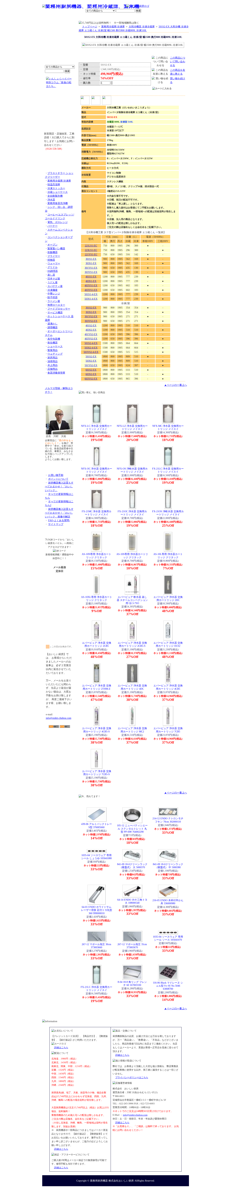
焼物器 (51, 259)
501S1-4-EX (90, 294)
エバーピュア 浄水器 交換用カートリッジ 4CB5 (168, 687)
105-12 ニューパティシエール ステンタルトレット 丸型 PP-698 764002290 (132, 828)
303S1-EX (91, 263)
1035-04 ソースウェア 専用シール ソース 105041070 (168, 938)
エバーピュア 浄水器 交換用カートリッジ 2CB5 (96, 644)
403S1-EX (91, 281)
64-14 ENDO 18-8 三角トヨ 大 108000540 (132, 901)
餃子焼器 (52, 297)
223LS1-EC (91, 250)
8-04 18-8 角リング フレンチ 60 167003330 (132, 983)
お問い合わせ (142, 17)
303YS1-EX (91, 272)
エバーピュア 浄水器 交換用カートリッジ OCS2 (168, 644)
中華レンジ (53, 293)
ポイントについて (97, 6)
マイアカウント (107, 17)
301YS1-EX (91, 267)
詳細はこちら (61, 1047)
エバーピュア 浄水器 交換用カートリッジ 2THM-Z (96, 687)
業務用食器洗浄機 (57, 203)
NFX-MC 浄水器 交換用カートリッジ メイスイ (168, 427)
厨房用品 (52, 357)
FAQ (156, 17)
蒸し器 (51, 274)
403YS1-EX (91, 285)
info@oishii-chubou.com (58, 718)
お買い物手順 (118, 6)
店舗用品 (52, 368)
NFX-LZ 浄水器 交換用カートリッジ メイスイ (132, 427)
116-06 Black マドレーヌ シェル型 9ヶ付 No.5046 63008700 (168, 985)
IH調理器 (52, 271)
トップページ (89, 26)
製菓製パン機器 (56, 248)
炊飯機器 (52, 252)
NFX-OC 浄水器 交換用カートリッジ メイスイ (96, 470)
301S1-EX (91, 258)
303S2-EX (91, 312)
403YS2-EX (91, 338)
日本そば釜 (53, 278)
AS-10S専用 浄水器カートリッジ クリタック (132, 556)
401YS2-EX (91, 334)
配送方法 (91, 17)
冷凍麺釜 (52, 289)
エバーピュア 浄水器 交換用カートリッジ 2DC (168, 598)
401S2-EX (91, 325)
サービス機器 (55, 312)
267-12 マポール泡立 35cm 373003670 (132, 946)
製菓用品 (52, 350)
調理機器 (52, 327)
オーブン (52, 244)
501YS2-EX (91, 365)
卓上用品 (52, 365)
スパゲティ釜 (55, 286)
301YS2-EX (91, 316)
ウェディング (55, 353)
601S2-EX (91, 369)
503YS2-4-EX (91, 352)
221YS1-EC (91, 254)
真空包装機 (53, 338)
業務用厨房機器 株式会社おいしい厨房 (112, 1180)
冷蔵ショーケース (57, 192)
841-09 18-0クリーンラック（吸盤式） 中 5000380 (168, 866)
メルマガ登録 (125, 17)
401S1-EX (91, 276)
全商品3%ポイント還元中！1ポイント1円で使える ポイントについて (59, 45)
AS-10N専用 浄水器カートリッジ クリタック (96, 556)
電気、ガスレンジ (57, 222)
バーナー (52, 225)
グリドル (52, 267)
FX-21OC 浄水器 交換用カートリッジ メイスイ (132, 513)
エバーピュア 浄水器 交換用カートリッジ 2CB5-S (132, 644)
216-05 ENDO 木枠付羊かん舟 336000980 (167, 902)
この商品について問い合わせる (177, 61)
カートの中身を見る (176, 16)
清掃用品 (52, 361)
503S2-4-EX (90, 347)
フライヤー (53, 256)
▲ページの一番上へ (175, 385)
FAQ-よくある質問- (59, 520)
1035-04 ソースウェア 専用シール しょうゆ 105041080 (96, 857)
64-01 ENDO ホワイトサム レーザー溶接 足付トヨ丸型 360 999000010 (96, 910)
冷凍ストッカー (56, 188)
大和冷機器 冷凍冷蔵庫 (142, 26)
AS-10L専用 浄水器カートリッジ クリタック (168, 556)
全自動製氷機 (55, 195)
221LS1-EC (91, 245)
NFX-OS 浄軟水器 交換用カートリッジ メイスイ (132, 470)
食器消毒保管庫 (56, 372)
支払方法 (78, 17)
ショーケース (55, 346)
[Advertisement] (59, 748)
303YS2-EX (91, 320)
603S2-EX (91, 374)
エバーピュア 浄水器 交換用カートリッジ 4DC (132, 687)
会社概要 (65, 17)
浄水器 (51, 199)
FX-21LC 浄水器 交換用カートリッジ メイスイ (168, 470)
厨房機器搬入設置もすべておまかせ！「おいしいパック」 (59, 486)
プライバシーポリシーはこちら (131, 1077)
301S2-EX (91, 307)
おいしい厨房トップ (50, 17)
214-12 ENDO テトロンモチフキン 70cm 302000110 (167, 820)
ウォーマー (53, 263)
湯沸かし (52, 323)
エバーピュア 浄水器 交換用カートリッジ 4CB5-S (96, 730)
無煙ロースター (56, 304)
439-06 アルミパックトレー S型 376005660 (96, 825)
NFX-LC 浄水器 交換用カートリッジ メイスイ (96, 427)
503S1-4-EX (90, 298)
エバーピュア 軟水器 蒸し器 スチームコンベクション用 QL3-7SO (132, 600)
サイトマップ (55, 524)
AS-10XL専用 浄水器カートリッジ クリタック (96, 598)
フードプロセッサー (58, 308)
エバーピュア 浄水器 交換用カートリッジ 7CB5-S (96, 773)
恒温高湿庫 (53, 184)
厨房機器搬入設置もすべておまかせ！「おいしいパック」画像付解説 (59, 513)
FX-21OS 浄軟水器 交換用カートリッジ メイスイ (168, 513)
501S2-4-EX (90, 343)
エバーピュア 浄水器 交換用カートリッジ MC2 (132, 730)
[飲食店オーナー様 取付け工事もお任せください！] (59, 112)
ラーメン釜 (53, 301)
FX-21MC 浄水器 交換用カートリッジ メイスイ (96, 513)
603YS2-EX (91, 378)
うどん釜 (52, 282)
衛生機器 (52, 342)
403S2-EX (91, 329)
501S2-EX (91, 356)
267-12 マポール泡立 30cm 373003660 (96, 946)
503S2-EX (91, 360)
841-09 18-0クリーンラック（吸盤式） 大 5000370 (132, 866)
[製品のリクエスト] (59, 156)
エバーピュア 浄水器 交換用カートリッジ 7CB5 (168, 730)
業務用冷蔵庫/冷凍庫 (59, 180)
